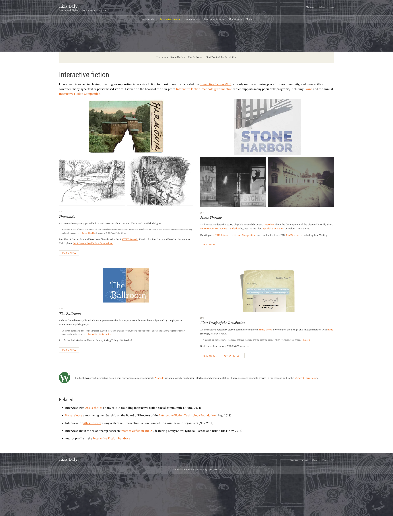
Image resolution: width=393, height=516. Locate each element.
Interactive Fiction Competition (80, 94)
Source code (207, 228)
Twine (308, 89)
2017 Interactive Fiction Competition (93, 243)
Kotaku (306, 340)
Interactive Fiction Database (111, 438)
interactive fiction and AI (137, 431)
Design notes (231, 356)
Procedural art (149, 19)
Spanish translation (273, 228)
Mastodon (310, 7)
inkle (330, 329)
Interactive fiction (170, 19)
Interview (269, 224)
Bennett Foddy (88, 233)
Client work (235, 19)
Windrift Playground (306, 378)
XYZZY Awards (130, 239)
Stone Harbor (177, 57)
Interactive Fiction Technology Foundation (204, 89)
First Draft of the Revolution (221, 57)
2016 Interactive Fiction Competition (235, 235)
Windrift (159, 378)
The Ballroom (195, 57)
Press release (73, 415)
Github (322, 7)
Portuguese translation (227, 228)
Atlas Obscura (92, 423)
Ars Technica (93, 408)
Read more (68, 253)
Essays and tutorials (215, 19)
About (331, 7)
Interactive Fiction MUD (215, 84)
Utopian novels (192, 19)
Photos (314, 460)
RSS (332, 460)
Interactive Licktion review (99, 334)
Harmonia (162, 57)
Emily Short (265, 329)
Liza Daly (68, 6)
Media (249, 19)
